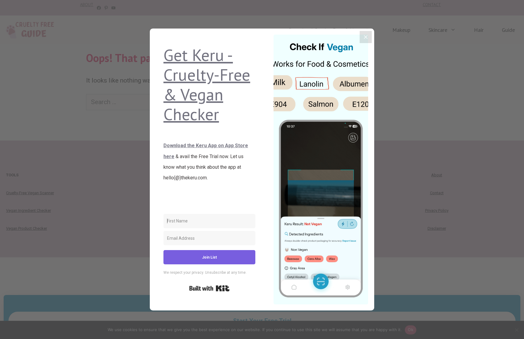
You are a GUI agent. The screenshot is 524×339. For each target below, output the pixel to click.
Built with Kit (209, 288)
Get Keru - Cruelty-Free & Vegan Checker (206, 84)
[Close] (366, 37)
